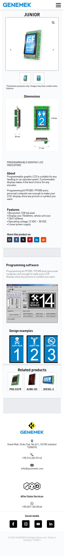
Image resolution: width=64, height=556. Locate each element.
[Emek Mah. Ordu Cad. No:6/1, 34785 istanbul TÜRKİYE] (32, 441)
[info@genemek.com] (32, 465)
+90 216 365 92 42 (32, 457)
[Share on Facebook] (16, 239)
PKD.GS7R (15, 389)
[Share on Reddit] (43, 239)
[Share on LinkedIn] (36, 239)
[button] (53, 22)
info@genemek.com (32, 468)
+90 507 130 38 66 (32, 506)
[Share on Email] (9, 239)
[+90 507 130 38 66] (32, 503)
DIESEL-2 (48, 389)
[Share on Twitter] (23, 239)
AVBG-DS (32, 389)
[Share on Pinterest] (30, 239)
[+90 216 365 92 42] (32, 454)
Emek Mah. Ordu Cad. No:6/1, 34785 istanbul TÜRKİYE (32, 446)
